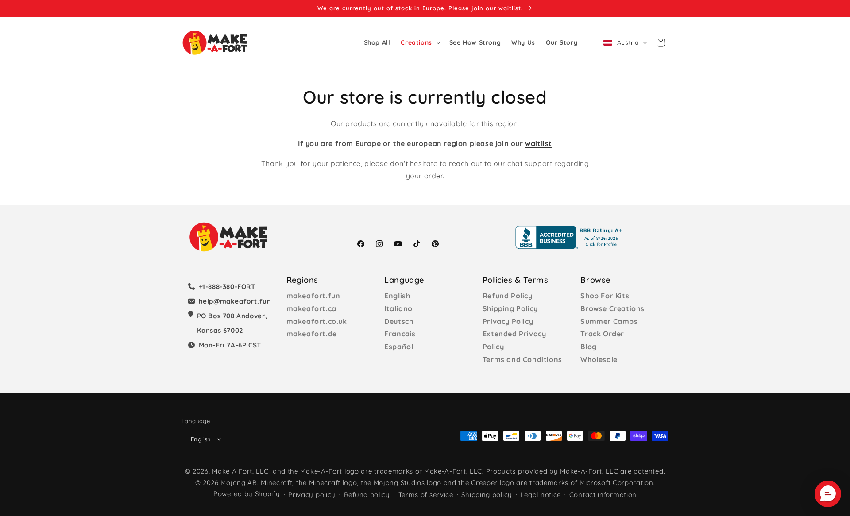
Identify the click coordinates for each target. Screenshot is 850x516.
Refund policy (367, 494)
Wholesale (598, 359)
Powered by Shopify (246, 493)
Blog (588, 346)
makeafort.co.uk (316, 321)
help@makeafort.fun (235, 301)
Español (398, 346)
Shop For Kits (604, 295)
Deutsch (398, 321)
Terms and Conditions (522, 359)
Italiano (398, 308)
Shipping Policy (510, 308)
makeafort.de (311, 333)
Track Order (602, 333)
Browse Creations (612, 308)
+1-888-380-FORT (227, 286)
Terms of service (425, 494)
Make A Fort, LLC (240, 471)
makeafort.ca (311, 308)
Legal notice (541, 494)
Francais (400, 333)
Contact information (603, 494)
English (397, 295)
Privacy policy (312, 494)
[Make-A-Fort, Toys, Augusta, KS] (570, 237)
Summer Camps (609, 321)
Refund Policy (508, 295)
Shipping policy (486, 494)
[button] (419, 42)
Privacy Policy (508, 321)
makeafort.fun (313, 295)
